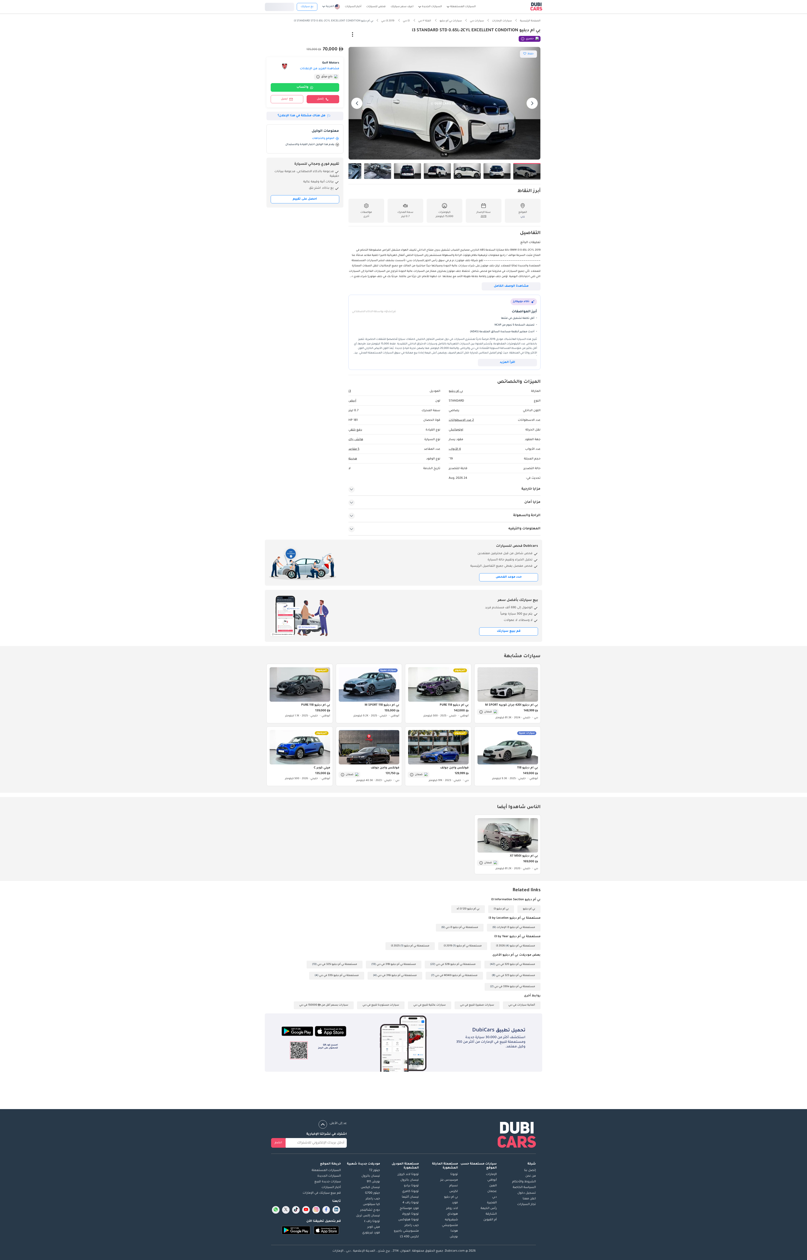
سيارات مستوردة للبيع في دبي (381, 1005)
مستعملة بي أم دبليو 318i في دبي (396, 964)
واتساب (302, 87)
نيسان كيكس (370, 1187)
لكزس (453, 1191)
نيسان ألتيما (410, 1197)
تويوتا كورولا (410, 1214)
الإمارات (491, 1174)
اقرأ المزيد (507, 362)
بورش (454, 1237)
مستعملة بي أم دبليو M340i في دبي (456, 975)
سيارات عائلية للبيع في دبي (429, 1005)
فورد (455, 1203)
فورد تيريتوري (371, 1233)
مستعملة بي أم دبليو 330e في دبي (514, 986)
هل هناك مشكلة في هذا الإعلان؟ (301, 116)
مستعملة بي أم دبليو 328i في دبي (456, 964)
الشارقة (491, 1214)
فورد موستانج (409, 1208)
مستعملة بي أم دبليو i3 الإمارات (516, 927)
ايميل (284, 99)
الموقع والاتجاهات (323, 138)
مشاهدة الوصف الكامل (511, 286)
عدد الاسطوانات (461, 420)
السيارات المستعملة (326, 1170)
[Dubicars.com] (517, 1135)
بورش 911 (373, 1182)
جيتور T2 (374, 1170)
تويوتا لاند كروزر (408, 1174)
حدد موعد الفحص (509, 577)
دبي (494, 1197)
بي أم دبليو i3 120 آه (468, 909)
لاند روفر (452, 1208)
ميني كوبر (373, 1227)
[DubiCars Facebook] (326, 1210)
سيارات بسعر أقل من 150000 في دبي (323, 1005)
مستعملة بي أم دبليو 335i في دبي (339, 975)
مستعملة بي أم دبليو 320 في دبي (515, 964)
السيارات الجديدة (329, 1176)
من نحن (530, 1176)
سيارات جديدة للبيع (327, 1182)
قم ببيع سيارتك (509, 631)
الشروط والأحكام (524, 1182)
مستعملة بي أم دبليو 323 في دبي (515, 975)
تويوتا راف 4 (410, 1203)
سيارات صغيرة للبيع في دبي (477, 1005)
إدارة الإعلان (333, 35)
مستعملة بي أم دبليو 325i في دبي (337, 964)
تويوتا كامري (410, 1191)
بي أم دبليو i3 (501, 909)
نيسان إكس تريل (368, 1216)
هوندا (454, 1231)
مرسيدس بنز (449, 1180)
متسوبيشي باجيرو (406, 1231)
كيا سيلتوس (371, 1204)
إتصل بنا (530, 1170)
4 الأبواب (455, 449)
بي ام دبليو (451, 1197)
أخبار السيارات (331, 1187)
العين (493, 1186)
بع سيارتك (307, 6)
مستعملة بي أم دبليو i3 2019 (463, 946)
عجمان (492, 1191)
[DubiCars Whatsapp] (276, 1209)
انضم (278, 1143)
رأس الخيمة (489, 1208)
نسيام (453, 1186)
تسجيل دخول (279, 6)
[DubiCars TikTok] (296, 1209)
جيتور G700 (372, 1193)
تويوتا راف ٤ (372, 1221)
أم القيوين (490, 1220)
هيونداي (452, 1214)
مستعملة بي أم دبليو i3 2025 (410, 946)
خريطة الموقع (330, 1164)
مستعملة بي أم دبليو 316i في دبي (397, 975)
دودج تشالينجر (370, 1210)
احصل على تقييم (305, 199)
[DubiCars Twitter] (285, 1209)
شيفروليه (451, 1220)
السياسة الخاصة (524, 1187)
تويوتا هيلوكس (408, 1220)
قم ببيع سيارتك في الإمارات (322, 1193)
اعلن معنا (529, 1199)
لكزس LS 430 (409, 1237)
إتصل (320, 99)
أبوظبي (492, 1180)
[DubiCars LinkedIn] (336, 1209)
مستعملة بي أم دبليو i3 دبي (462, 927)
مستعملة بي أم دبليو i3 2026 (515, 946)
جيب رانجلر (412, 1225)
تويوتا (454, 1174)
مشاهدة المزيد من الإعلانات (319, 69)
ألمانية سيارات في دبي (521, 1005)
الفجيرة (492, 1203)
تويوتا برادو (411, 1186)
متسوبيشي (450, 1225)
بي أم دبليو (529, 909)
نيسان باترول (409, 1180)
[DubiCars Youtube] (306, 1209)
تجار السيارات (526, 1204)
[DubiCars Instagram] (316, 1209)
